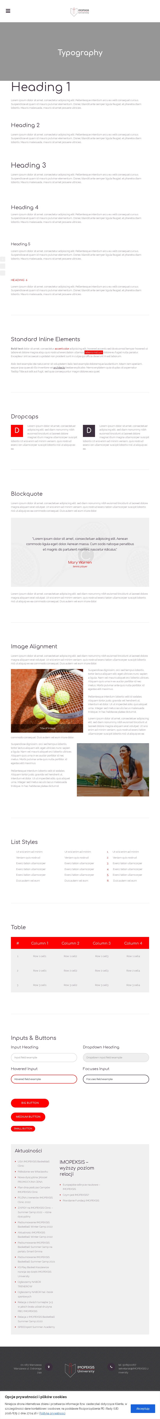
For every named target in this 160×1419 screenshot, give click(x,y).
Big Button (30, 1103)
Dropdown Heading (101, 1047)
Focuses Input (96, 1069)
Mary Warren (80, 562)
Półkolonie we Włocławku (33, 1171)
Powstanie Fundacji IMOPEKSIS (81, 1200)
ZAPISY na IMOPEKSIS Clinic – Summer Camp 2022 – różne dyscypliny (35, 1212)
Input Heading (24, 1047)
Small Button (23, 1128)
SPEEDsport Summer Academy (36, 1327)
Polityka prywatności (52, 1413)
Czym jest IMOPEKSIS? (76, 1194)
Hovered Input (24, 1069)
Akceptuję (142, 1408)
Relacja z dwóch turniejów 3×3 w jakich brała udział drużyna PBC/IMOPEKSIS (35, 1307)
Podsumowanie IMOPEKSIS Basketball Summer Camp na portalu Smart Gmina (35, 1247)
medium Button (28, 1117)
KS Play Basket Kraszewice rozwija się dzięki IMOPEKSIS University (34, 1272)
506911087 (129, 1364)
